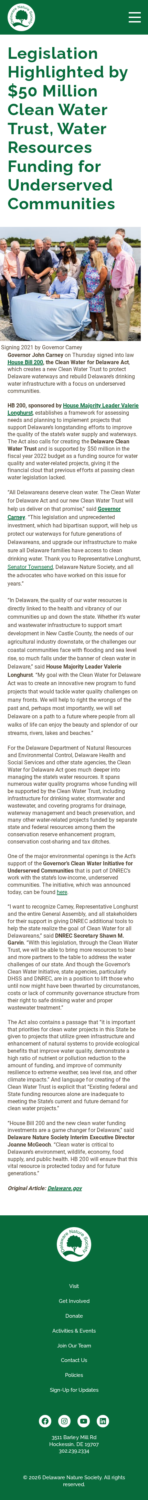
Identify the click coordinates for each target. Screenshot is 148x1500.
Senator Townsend (30, 567)
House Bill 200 (25, 362)
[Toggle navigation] (135, 17)
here (62, 892)
